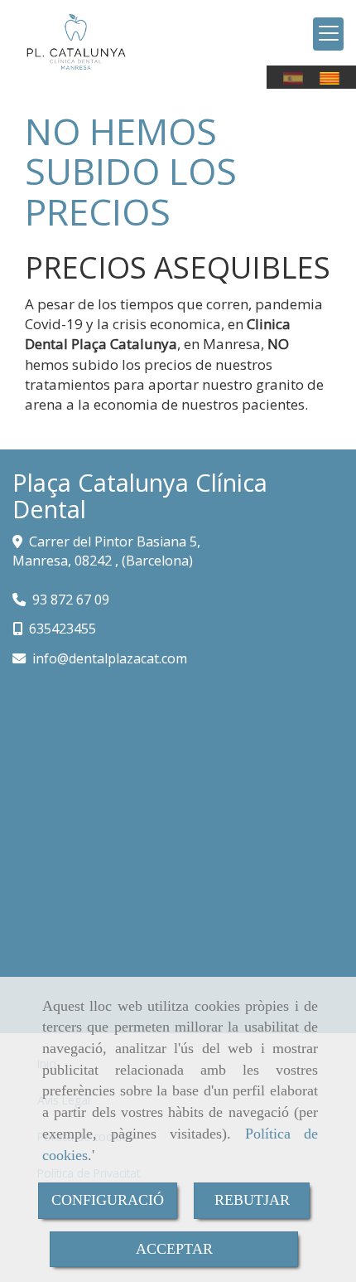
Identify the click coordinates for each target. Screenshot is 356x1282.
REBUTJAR (252, 1200)
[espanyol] (297, 78)
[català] (334, 78)
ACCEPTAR (174, 1249)
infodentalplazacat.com (109, 658)
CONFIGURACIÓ (107, 1200)
